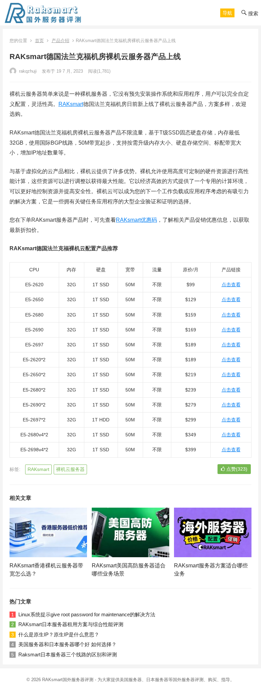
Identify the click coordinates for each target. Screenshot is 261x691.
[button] (227, 12)
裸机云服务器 (70, 469)
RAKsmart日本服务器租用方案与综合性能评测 (70, 624)
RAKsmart (70, 104)
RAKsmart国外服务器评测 (67, 679)
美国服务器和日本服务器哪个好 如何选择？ (67, 644)
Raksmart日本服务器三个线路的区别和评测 (67, 654)
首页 (39, 40)
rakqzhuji (27, 71)
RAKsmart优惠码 (136, 220)
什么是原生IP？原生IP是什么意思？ (58, 634)
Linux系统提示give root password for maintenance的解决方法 (86, 614)
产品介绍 (60, 40)
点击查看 (231, 284)
